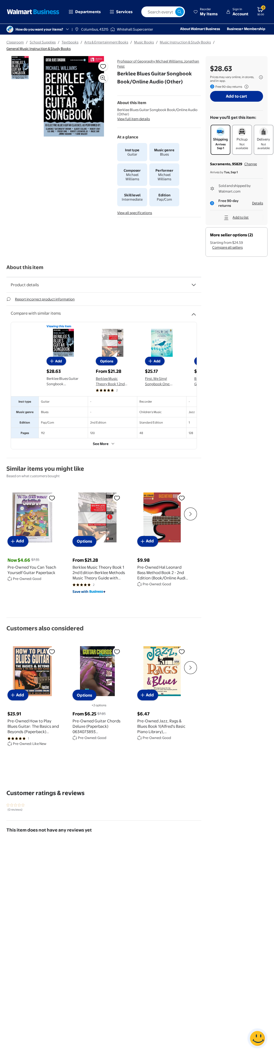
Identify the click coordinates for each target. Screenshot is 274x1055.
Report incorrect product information (45, 299)
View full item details (133, 119)
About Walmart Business (200, 29)
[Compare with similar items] (194, 312)
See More (101, 444)
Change (250, 164)
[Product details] (194, 285)
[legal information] (261, 77)
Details (257, 203)
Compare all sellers (227, 247)
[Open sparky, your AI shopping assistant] (257, 1038)
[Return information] (245, 86)
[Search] (179, 12)
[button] (205, 11)
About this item (24, 267)
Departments (88, 11)
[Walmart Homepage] (33, 12)
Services (124, 11)
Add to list (241, 217)
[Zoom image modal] (103, 78)
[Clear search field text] (171, 11)
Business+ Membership (246, 29)
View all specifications (134, 213)
